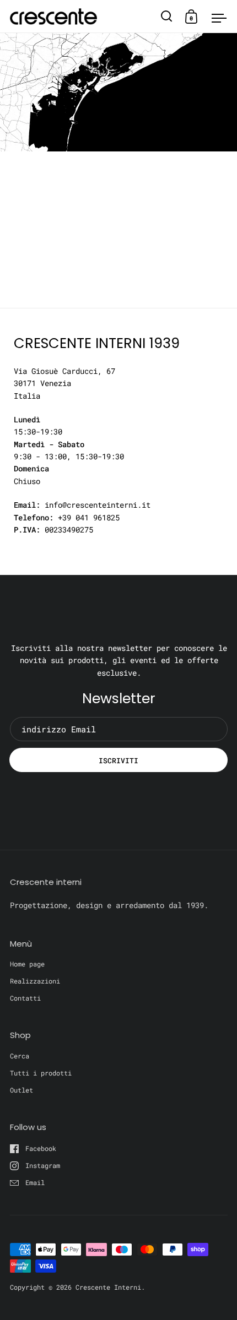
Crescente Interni (108, 1287)
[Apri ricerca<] (167, 16)
